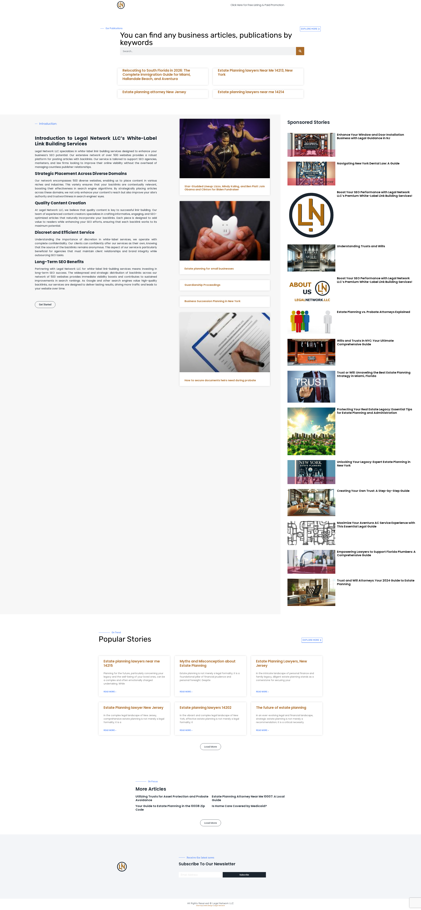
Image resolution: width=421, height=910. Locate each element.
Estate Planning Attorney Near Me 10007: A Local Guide (248, 798)
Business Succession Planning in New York (212, 301)
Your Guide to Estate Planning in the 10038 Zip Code (170, 808)
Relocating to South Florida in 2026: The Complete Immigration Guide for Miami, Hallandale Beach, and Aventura (157, 74)
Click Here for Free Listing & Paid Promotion (257, 5)
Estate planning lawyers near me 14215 (132, 663)
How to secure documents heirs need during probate (220, 380)
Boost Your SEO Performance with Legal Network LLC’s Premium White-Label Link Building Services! (374, 194)
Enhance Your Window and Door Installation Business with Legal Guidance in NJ (370, 136)
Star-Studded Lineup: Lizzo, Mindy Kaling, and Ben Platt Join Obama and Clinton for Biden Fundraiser (225, 187)
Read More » (110, 692)
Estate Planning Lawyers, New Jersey (281, 663)
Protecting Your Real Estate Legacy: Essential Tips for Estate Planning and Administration (374, 411)
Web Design (208, 906)
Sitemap (199, 906)
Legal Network (219, 906)
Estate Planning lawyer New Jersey (133, 707)
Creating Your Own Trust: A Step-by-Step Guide (373, 491)
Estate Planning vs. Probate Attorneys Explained (373, 312)
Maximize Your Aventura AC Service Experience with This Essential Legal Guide (376, 524)
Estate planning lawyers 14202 (205, 707)
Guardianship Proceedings (202, 285)
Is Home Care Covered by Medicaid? (239, 806)
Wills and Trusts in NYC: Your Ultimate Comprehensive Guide (365, 342)
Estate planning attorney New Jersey (154, 92)
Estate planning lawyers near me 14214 (251, 92)
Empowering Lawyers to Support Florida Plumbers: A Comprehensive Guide (376, 553)
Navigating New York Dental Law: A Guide (368, 163)
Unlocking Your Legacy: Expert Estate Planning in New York (373, 463)
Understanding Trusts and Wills (361, 246)
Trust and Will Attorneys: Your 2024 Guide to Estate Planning (375, 582)
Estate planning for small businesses (209, 269)
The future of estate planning (281, 707)
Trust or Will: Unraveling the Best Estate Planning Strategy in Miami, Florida (373, 374)
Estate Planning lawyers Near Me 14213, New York (255, 72)
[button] (210, 746)
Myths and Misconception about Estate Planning (207, 663)
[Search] (300, 51)
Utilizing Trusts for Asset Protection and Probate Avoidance (172, 798)
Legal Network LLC (223, 903)
